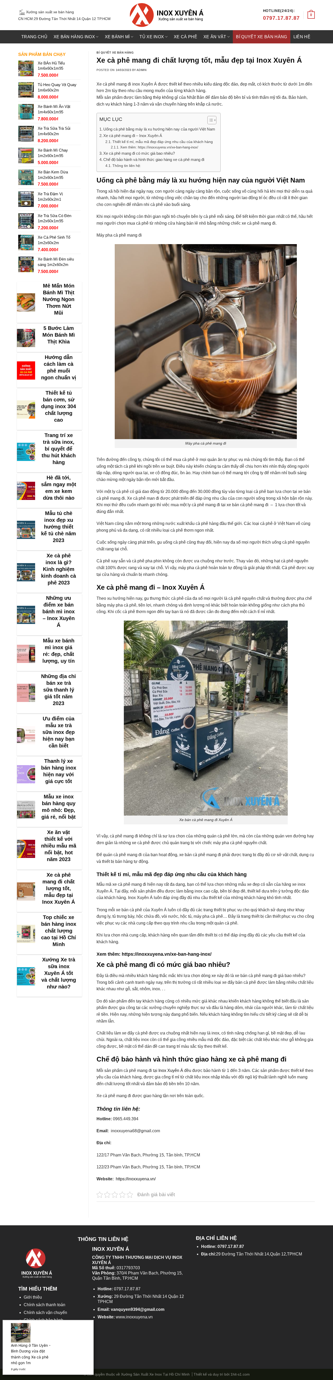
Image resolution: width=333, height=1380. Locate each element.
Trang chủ (34, 37)
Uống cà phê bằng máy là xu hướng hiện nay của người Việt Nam (159, 129)
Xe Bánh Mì (117, 37)
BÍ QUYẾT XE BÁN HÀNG (261, 37)
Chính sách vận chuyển (45, 1312)
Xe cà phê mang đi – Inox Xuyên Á (133, 135)
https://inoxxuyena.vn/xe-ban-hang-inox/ (167, 954)
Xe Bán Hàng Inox (74, 37)
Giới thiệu (33, 1297)
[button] (209, 121)
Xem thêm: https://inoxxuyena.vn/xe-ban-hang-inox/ (159, 147)
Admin (141, 69)
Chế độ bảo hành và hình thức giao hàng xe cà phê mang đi (154, 159)
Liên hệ (301, 37)
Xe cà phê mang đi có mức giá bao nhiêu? (139, 153)
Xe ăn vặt (214, 37)
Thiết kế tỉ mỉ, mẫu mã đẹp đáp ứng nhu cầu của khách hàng (163, 142)
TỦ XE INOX (151, 37)
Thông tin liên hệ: (126, 166)
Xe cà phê (185, 37)
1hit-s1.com (240, 1374)
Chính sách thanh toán (44, 1305)
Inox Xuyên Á (170, 1070)
